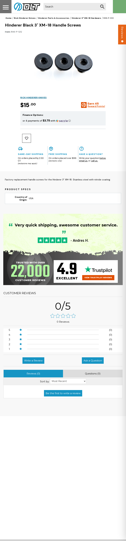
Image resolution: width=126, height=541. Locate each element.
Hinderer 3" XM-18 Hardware (86, 18)
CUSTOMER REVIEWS (19, 293)
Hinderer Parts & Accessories (53, 18)
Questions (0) (92, 373)
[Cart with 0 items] (119, 6)
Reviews (122, 32)
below (103, 158)
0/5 (63, 306)
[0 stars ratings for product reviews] (63, 316)
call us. (94, 160)
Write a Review (33, 360)
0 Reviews (63, 321)
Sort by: (44, 381)
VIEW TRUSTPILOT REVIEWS (98, 278)
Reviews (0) (33, 373)
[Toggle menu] (6, 7)
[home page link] (25, 6)
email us (83, 160)
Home (8, 18)
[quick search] (102, 6)
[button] (63, 120)
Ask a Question (93, 360)
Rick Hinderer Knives (25, 18)
